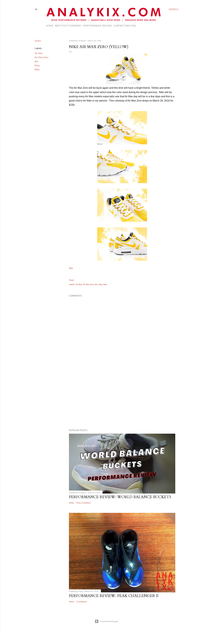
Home (49, 25)
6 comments (81, 602)
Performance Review (97, 25)
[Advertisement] (122, 399)
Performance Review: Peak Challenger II (113, 595)
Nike (37, 69)
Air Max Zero (41, 57)
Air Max (39, 53)
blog (37, 65)
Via (71, 268)
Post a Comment (83, 503)
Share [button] (38, 40)
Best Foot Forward (68, 25)
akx (36, 61)
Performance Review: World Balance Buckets (120, 497)
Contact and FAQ (125, 25)
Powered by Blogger (109, 621)
